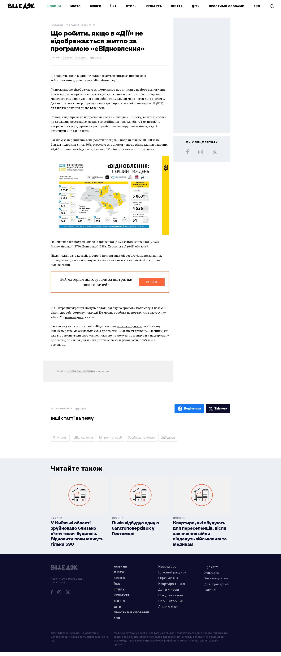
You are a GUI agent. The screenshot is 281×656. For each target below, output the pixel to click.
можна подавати (129, 326)
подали (125, 140)
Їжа (113, 6)
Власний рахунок (172, 572)
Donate (152, 282)
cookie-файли (167, 640)
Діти (196, 6)
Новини (54, 6)
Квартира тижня (171, 584)
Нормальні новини (81, 371)
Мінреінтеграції (110, 437)
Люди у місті (168, 607)
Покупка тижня (170, 595)
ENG (257, 6)
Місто (75, 6)
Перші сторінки (170, 601)
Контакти (211, 572)
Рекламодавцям (216, 578)
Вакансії (210, 590)
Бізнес (95, 6)
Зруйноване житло (141, 437)
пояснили (83, 80)
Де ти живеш (168, 590)
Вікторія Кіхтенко (75, 58)
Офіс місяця (168, 578)
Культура (154, 6)
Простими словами (226, 6)
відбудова (168, 437)
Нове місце (167, 567)
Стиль (131, 6)
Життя (177, 6)
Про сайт (211, 567)
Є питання (60, 437)
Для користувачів (217, 584)
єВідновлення (83, 437)
